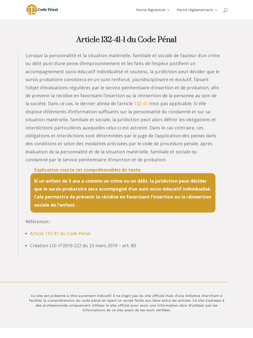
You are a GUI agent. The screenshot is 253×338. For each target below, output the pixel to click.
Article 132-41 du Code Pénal (60, 233)
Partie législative (150, 10)
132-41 (141, 103)
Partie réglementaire (195, 10)
